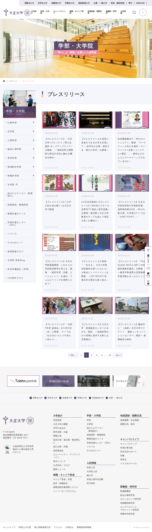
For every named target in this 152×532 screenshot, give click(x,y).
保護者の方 (56, 3)
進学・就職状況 (60, 483)
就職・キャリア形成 (76, 12)
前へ (73, 355)
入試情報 (123, 12)
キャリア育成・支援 (62, 479)
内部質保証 (58, 450)
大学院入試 (92, 471)
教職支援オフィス (17, 213)
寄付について (59, 461)
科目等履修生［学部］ (19, 269)
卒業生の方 (70, 3)
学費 (122, 455)
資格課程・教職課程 (18, 204)
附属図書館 (125, 491)
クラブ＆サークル (128, 463)
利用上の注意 (25, 527)
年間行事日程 (126, 447)
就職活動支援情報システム (65, 487)
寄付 (130, 3)
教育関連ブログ (16, 251)
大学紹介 (33, 12)
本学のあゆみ (59, 428)
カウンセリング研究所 (130, 499)
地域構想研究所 (127, 503)
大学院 (11, 184)
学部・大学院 (44, 12)
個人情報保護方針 (42, 527)
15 (110, 355)
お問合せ (69, 527)
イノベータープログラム (64, 491)
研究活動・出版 (60, 432)
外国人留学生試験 (95, 479)
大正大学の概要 (60, 424)
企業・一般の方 (100, 3)
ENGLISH (140, 3)
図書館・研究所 (111, 12)
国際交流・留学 (127, 424)
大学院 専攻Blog (16, 260)
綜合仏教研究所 (127, 495)
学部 (89, 420)
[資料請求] (148, 269)
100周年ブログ (15, 278)
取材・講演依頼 (117, 3)
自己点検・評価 (60, 446)
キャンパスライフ (59, 12)
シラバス (12, 233)
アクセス (58, 527)
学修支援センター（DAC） (17, 223)
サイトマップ (9, 527)
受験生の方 (29, 3)
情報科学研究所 (127, 513)
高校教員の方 (84, 3)
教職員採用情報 (84, 527)
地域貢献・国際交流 (95, 12)
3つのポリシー (15, 242)
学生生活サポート (128, 451)
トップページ (11, 81)
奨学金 (123, 459)
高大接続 (91, 483)
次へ (118, 355)
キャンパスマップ (128, 443)
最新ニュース (59, 469)
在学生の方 (43, 3)
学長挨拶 (57, 420)
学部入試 (91, 467)
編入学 (90, 475)
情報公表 (57, 435)
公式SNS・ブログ (61, 465)
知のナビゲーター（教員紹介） (20, 194)
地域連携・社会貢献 (129, 420)
